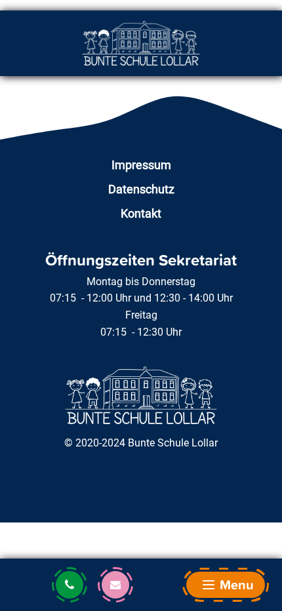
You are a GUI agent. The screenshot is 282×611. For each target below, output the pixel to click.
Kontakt (141, 213)
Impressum (141, 165)
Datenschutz (141, 189)
